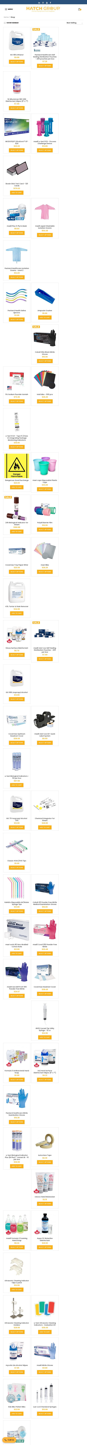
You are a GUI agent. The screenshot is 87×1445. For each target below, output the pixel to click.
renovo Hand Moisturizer (45, 1197)
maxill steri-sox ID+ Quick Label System (44, 735)
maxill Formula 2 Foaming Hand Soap (16, 1239)
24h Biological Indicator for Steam (16, 524)
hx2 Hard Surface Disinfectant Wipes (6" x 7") (45, 1072)
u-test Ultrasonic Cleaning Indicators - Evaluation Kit (45, 1324)
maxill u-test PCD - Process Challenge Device (45, 142)
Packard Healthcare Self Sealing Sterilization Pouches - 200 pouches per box (45, 57)
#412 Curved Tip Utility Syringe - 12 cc (45, 1029)
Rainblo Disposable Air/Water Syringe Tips (17, 903)
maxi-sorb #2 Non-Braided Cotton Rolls (16, 945)
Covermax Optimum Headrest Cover (16, 735)
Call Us (9, 1440)
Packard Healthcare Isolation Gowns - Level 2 (17, 269)
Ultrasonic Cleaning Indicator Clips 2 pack (17, 1282)
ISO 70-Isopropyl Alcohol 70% (16, 819)
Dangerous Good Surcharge (17, 480)
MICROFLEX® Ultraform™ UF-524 (16, 142)
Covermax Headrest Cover (45, 987)
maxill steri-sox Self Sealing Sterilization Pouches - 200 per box (45, 650)
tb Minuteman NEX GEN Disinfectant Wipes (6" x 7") (17, 100)
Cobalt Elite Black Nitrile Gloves (45, 353)
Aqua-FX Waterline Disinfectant (45, 1239)
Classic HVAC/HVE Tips (16, 861)
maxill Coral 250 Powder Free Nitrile (45, 945)
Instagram (43, 2)
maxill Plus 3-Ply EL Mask (17, 226)
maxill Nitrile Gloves (45, 1365)
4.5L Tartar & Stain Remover (16, 606)
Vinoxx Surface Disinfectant (17, 648)
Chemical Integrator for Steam (45, 819)
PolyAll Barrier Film (44, 523)
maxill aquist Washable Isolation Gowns (44, 227)
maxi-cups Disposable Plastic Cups (45, 481)
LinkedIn (39, 2)
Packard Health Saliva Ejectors (17, 312)
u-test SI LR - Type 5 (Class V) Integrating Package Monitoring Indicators (17, 438)
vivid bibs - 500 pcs (45, 394)
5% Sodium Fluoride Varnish (16, 394)
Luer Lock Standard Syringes (44, 1407)
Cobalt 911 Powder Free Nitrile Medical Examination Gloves (45, 903)
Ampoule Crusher (45, 311)
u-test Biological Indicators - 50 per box (17, 777)
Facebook (50, 2)
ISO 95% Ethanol (16, 55)
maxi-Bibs (45, 565)
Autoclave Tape (44, 1155)
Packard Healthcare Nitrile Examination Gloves (17, 1114)
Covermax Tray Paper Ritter (16, 565)
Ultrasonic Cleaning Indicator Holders (17, 1324)
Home (6, 17)
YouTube (46, 2)
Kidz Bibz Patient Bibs (16, 1407)
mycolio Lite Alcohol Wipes (17, 1365)
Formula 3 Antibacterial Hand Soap (17, 1072)
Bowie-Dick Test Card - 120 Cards (17, 185)
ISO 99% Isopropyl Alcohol (17, 692)
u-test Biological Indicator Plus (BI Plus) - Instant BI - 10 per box (17, 1157)
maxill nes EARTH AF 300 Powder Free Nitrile (17, 988)
